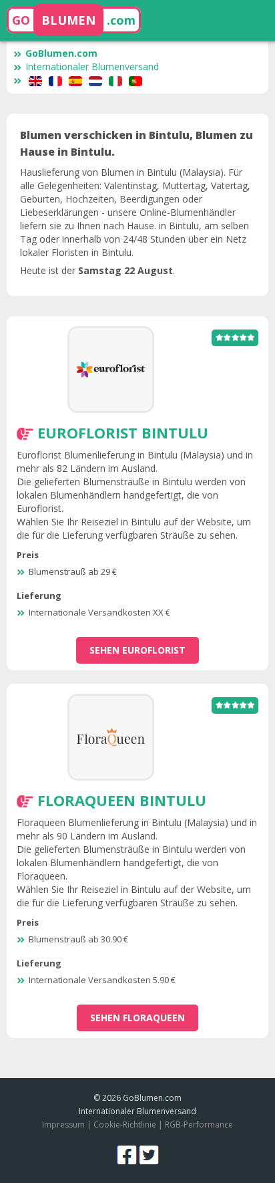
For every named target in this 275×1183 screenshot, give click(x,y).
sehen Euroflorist (137, 650)
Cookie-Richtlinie (124, 1124)
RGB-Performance (199, 1124)
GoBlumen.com (61, 53)
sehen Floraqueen (137, 1017)
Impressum (63, 1124)
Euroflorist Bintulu (122, 432)
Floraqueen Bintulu (121, 800)
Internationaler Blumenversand (92, 66)
